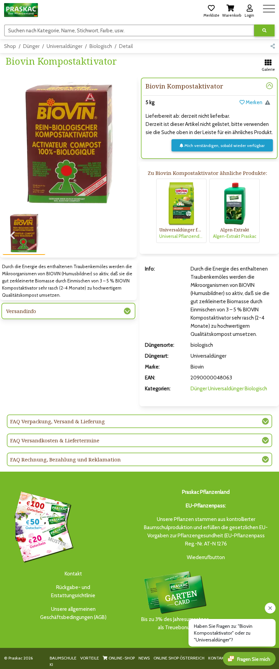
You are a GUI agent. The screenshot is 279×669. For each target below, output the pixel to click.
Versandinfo (21, 311)
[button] (211, 9)
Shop (10, 46)
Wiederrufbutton (206, 557)
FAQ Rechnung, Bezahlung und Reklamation (65, 459)
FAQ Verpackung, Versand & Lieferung (57, 421)
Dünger (31, 46)
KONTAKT (217, 657)
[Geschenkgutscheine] (42, 526)
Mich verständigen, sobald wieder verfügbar (224, 145)
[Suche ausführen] (264, 30)
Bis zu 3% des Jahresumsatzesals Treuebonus (175, 623)
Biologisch (100, 46)
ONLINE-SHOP (121, 657)
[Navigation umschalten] (269, 7)
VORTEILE (89, 657)
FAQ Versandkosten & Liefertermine (54, 440)
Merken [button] (253, 102)
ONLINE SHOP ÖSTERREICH (178, 657)
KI (51, 664)
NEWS (144, 657)
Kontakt (73, 574)
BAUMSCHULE (63, 657)
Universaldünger (64, 46)
